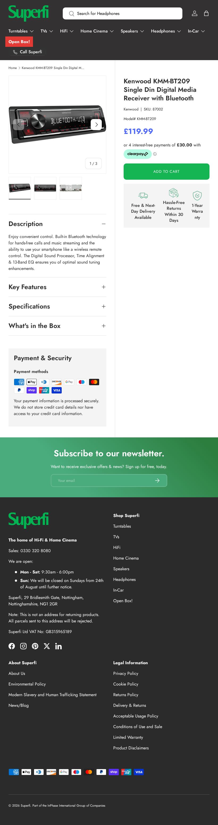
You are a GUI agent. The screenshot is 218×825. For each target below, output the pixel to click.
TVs (116, 537)
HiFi (116, 547)
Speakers (121, 569)
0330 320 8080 (35, 551)
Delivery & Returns (129, 705)
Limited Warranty (128, 737)
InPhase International (62, 805)
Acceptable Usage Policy (135, 716)
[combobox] (122, 13)
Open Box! (19, 42)
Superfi (25, 805)
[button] (206, 13)
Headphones (124, 579)
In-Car (118, 590)
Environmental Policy (27, 684)
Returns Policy (125, 695)
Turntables (122, 526)
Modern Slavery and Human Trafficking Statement (53, 695)
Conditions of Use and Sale (137, 727)
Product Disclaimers (131, 748)
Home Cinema (126, 558)
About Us (17, 673)
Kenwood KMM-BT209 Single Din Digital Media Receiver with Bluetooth (54, 67)
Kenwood (131, 109)
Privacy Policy (125, 673)
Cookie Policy (125, 684)
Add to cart (166, 171)
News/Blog (19, 705)
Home (13, 67)
